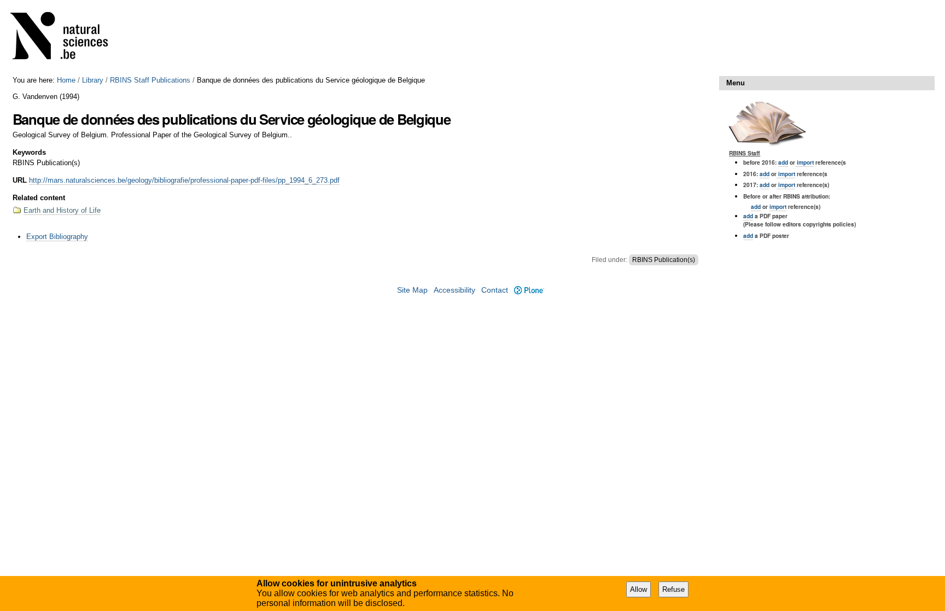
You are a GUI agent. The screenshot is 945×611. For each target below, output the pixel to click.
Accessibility (454, 290)
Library (92, 80)
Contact (494, 290)
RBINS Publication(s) (663, 260)
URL (20, 180)
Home (66, 80)
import (804, 162)
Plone (529, 290)
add (783, 162)
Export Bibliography (57, 236)
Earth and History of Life (62, 210)
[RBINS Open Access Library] (66, 38)
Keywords (29, 152)
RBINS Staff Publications (150, 80)
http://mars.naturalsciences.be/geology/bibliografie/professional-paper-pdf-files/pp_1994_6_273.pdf (184, 180)
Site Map (412, 290)
